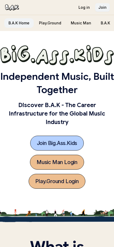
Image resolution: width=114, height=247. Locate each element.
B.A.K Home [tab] (18, 23)
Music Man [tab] (81, 23)
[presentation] (57, 23)
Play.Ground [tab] (50, 23)
